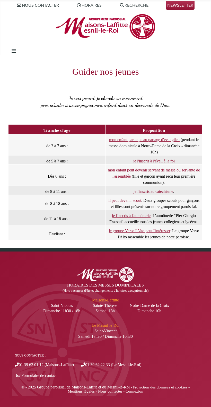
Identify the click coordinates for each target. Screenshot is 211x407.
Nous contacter (40, 5)
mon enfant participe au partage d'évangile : (144, 139)
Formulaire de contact (38, 375)
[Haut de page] (202, 397)
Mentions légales (81, 391)
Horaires (92, 5)
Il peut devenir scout (124, 200)
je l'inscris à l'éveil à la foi (154, 161)
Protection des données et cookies (160, 387)
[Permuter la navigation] (14, 51)
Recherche (136, 5)
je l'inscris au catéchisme (153, 191)
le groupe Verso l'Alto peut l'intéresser (139, 231)
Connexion (134, 391)
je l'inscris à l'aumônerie (131, 215)
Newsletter (180, 5)
